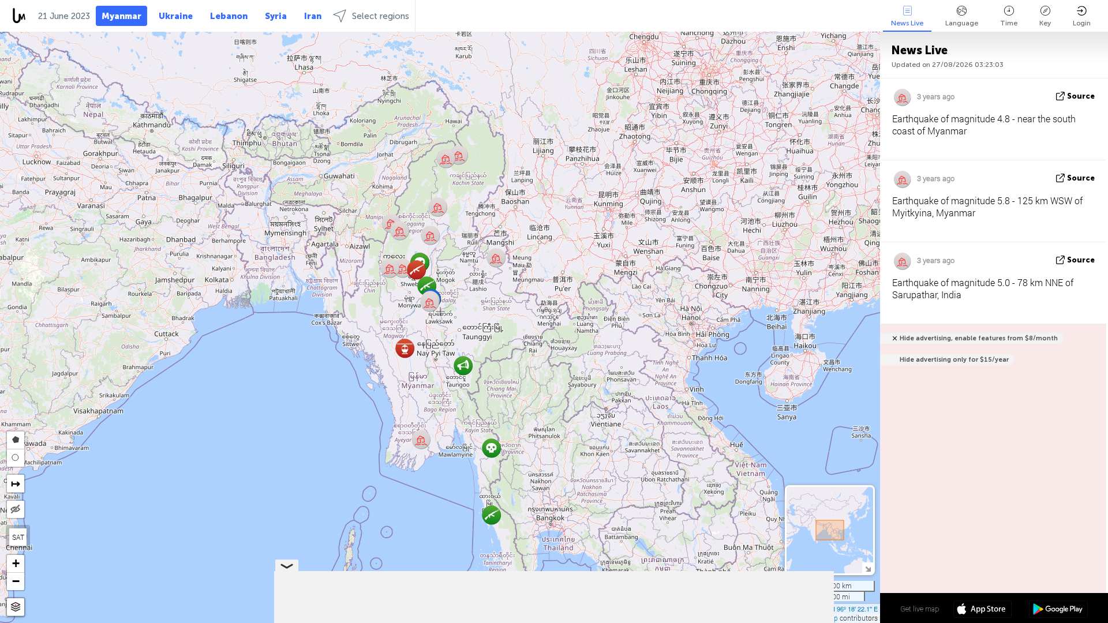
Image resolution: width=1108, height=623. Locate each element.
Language (961, 23)
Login (1082, 23)
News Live (907, 23)
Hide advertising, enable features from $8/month (979, 338)
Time (1008, 23)
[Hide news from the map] (15, 509)
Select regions (380, 16)
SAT (18, 537)
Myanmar (121, 16)
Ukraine (176, 16)
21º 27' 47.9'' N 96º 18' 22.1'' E (835, 608)
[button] (405, 348)
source (1081, 96)
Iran (312, 16)
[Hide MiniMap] (867, 567)
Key (1045, 23)
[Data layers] (15, 607)
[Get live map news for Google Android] (1058, 610)
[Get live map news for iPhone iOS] (982, 610)
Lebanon (229, 16)
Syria (276, 16)
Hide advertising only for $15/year (954, 359)
